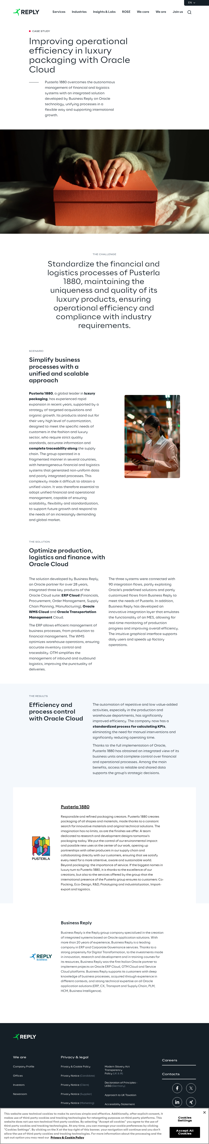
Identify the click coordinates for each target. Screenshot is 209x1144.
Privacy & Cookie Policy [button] (75, 1066)
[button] (179, 1060)
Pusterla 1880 (75, 807)
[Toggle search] (189, 12)
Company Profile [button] (23, 1066)
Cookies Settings (185, 1119)
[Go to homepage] (26, 12)
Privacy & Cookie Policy (67, 1137)
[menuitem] (58, 12)
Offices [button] (18, 1076)
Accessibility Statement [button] (120, 1104)
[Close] (204, 1112)
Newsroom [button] (20, 1094)
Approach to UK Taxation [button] (120, 1095)
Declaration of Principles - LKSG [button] (121, 1084)
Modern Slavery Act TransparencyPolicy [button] (117, 1070)
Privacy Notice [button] (78, 1076)
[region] (104, 1126)
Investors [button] (18, 1085)
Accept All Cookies (184, 1132)
